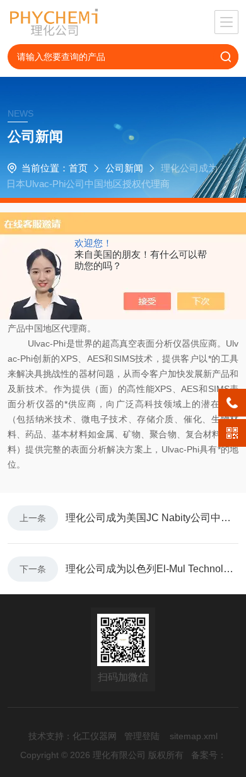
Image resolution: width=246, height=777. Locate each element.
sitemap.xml (194, 736)
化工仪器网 (95, 736)
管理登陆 (142, 736)
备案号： (208, 755)
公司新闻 (124, 168)
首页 (78, 168)
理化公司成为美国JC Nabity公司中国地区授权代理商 (152, 517)
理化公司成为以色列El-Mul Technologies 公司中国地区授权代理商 (152, 568)
